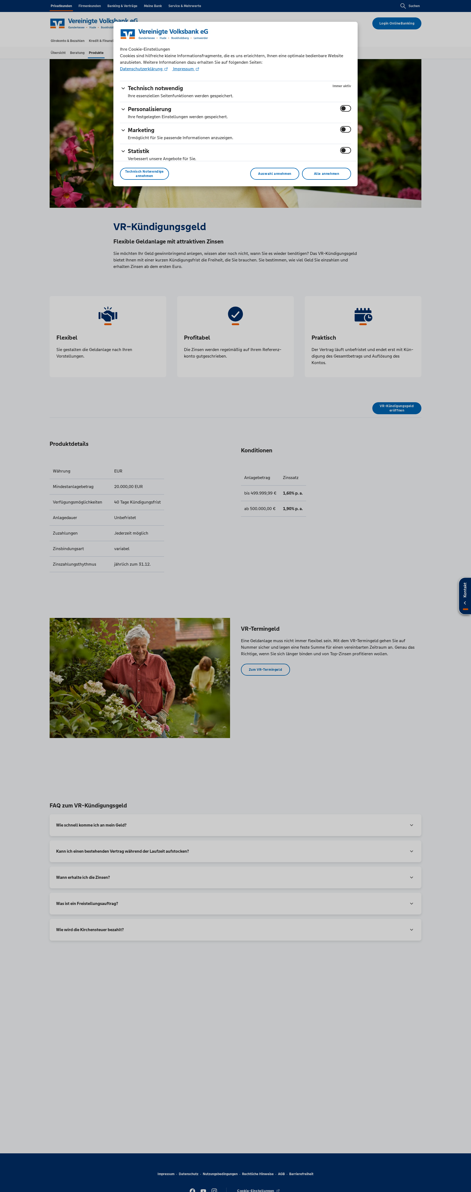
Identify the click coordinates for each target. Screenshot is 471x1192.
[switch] (345, 108)
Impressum (183, 68)
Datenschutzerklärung (142, 68)
